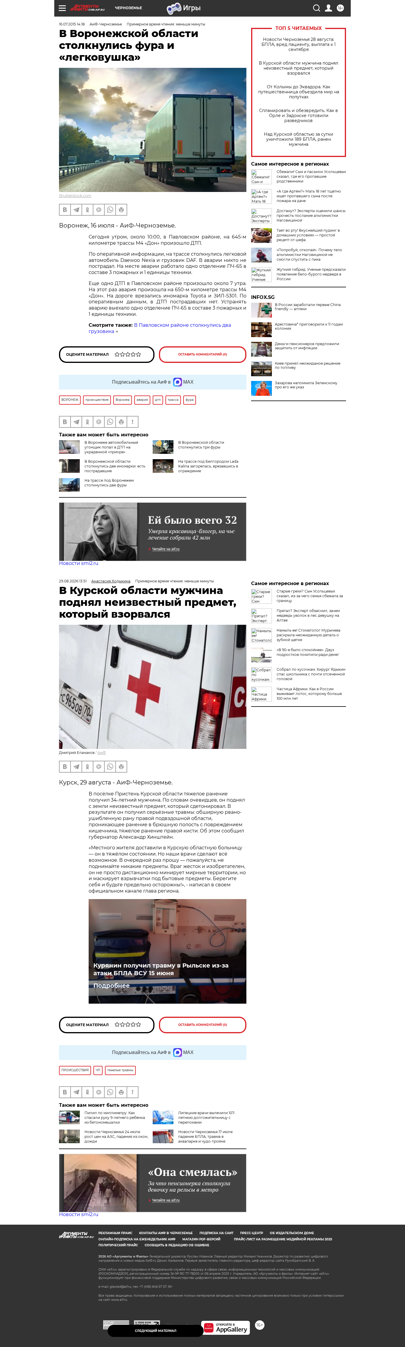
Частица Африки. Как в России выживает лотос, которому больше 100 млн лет (309, 694)
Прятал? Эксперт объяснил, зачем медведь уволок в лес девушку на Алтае (308, 615)
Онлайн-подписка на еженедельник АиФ (137, 1239)
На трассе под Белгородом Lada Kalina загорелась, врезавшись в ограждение (208, 466)
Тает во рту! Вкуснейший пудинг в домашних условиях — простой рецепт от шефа (308, 235)
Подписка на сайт (216, 1233)
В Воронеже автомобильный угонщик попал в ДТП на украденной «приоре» (111, 447)
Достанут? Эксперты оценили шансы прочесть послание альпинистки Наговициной (311, 215)
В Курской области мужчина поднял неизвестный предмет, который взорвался (298, 68)
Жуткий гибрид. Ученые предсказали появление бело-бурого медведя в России (311, 274)
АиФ (102, 752)
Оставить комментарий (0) (202, 354)
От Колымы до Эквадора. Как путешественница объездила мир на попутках (298, 92)
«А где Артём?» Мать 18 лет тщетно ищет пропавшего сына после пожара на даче (309, 196)
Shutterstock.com (75, 195)
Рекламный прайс (115, 1233)
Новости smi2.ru (78, 563)
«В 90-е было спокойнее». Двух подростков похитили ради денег (308, 652)
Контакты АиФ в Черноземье (166, 1233)
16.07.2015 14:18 (72, 24)
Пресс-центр (251, 1233)
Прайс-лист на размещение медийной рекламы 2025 (283, 1239)
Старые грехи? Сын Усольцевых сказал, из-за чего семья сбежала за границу (310, 596)
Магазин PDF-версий (201, 1239)
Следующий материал (155, 1331)
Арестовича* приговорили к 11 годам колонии (309, 326)
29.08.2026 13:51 (73, 581)
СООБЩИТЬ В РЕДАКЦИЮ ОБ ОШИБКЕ (177, 1245)
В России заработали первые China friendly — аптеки (308, 307)
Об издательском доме (292, 1233)
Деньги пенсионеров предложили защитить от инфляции (307, 346)
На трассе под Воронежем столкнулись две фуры (109, 482)
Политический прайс (118, 1245)
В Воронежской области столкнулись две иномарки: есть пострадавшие (114, 466)
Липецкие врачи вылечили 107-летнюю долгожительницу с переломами (206, 1118)
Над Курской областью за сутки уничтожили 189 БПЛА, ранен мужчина (298, 139)
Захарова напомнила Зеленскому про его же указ (306, 385)
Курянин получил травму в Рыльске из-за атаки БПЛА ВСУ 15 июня (161, 969)
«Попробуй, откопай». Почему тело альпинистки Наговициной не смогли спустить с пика (309, 255)
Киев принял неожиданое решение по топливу (307, 365)
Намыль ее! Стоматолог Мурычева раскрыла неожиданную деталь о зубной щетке (308, 635)
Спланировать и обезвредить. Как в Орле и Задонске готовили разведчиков (298, 115)
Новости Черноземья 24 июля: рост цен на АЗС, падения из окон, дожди (116, 1136)
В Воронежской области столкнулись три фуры (201, 444)
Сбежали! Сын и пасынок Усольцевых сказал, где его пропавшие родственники (311, 176)
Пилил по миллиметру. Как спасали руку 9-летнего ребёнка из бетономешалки (114, 1118)
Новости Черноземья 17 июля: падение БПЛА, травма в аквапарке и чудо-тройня (205, 1136)
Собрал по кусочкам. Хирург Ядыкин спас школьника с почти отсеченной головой (311, 674)
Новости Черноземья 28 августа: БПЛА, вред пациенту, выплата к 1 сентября (299, 44)
